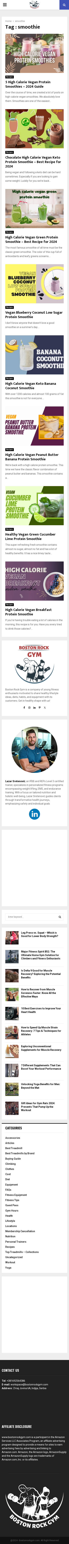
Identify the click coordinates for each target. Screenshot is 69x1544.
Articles (9, 1143)
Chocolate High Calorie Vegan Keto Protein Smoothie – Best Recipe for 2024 (33, 162)
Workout (10, 1262)
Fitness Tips (12, 1200)
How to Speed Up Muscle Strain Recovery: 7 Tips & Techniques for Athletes (41, 1031)
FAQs (8, 1189)
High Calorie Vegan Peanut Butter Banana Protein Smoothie (32, 457)
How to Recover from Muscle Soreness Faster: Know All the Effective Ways (38, 993)
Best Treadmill (13, 1148)
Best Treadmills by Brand (19, 1153)
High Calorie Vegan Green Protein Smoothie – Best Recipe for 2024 (31, 239)
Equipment (11, 1184)
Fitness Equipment (16, 1195)
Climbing (10, 1163)
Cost (8, 1174)
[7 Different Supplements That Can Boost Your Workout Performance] (12, 1071)
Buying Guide (13, 1158)
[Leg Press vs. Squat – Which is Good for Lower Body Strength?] (12, 938)
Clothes (9, 1169)
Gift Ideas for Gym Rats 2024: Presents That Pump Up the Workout (38, 1107)
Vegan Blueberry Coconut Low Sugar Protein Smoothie (34, 315)
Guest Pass (11, 1205)
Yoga (8, 1267)
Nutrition (10, 1236)
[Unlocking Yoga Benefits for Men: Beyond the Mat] (12, 1090)
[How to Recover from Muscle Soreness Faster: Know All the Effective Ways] (12, 995)
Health (9, 1215)
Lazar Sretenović (15, 781)
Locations (11, 1226)
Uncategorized (14, 1257)
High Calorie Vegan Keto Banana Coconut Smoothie (30, 386)
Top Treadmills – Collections (22, 1252)
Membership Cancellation (20, 1231)
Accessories (12, 1137)
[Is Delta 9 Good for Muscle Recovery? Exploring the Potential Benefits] (12, 976)
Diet (7, 1179)
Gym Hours (11, 1210)
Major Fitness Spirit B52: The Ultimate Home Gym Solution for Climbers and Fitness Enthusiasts (40, 955)
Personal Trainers (15, 1241)
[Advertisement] (34, 868)
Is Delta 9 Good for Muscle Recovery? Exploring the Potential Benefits (41, 974)
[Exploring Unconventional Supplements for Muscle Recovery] (12, 1052)
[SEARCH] (60, 916)
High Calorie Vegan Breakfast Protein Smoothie (28, 612)
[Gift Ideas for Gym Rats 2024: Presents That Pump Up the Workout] (12, 1109)
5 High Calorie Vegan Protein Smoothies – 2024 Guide (27, 84)
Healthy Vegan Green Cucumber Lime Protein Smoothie (30, 536)
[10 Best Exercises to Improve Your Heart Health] (12, 1014)
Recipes (9, 77)
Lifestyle (10, 1221)
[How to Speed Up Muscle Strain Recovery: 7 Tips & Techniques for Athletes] (12, 1033)
